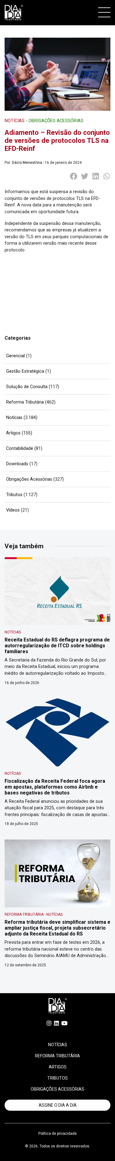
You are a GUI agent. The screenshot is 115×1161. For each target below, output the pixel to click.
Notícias (14, 417)
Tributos (14, 494)
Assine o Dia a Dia (58, 1105)
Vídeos (13, 510)
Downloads (17, 463)
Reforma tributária (57, 1055)
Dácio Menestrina (27, 162)
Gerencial (15, 356)
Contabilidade (19, 448)
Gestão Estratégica (25, 371)
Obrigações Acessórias (29, 479)
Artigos (13, 433)
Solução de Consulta (27, 386)
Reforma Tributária (25, 402)
